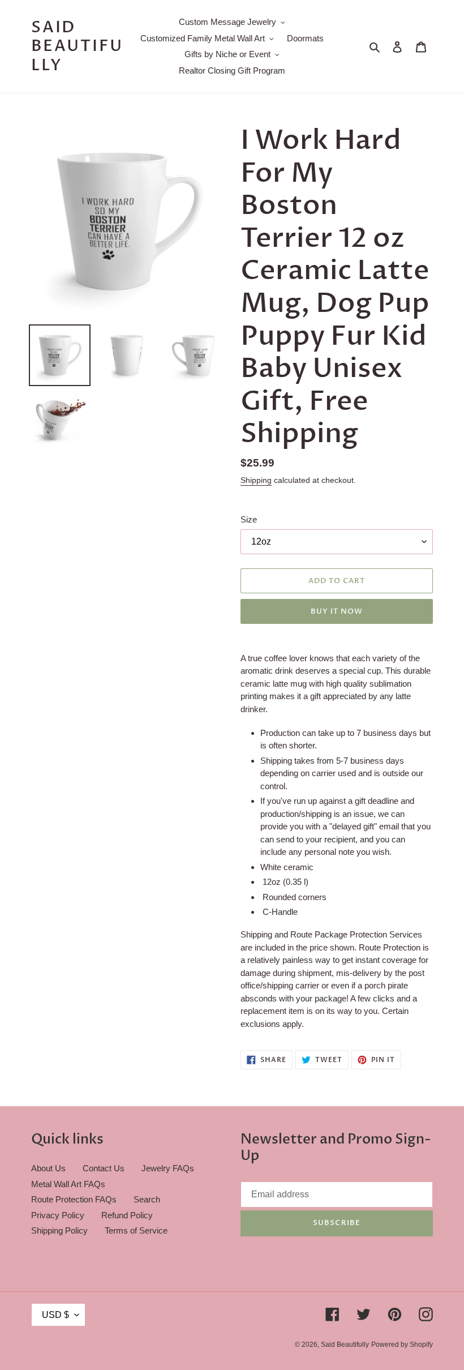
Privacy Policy (57, 1215)
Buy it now (337, 611)
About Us (48, 1168)
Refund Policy (127, 1215)
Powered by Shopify (402, 1344)
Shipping (256, 480)
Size (248, 519)
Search (147, 1199)
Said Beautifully (77, 46)
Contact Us (103, 1168)
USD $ (55, 1315)
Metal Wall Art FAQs (68, 1184)
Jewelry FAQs (167, 1168)
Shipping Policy (59, 1230)
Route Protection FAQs (74, 1199)
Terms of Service (136, 1230)
